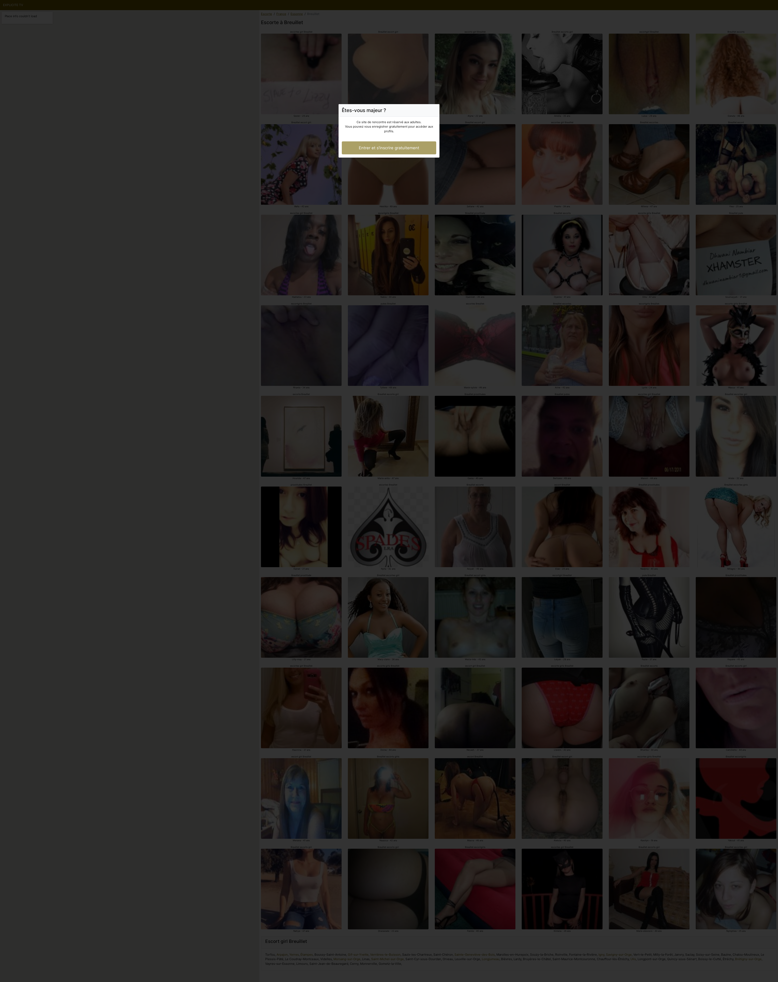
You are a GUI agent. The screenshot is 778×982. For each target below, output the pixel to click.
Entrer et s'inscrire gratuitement (389, 147)
